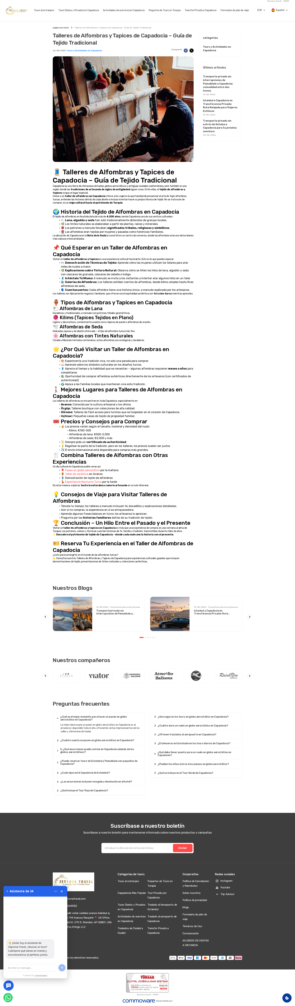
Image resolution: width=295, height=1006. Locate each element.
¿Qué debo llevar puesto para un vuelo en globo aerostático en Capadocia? (194, 754)
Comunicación (190, 933)
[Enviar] (62, 967)
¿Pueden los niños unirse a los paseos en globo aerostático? (193, 764)
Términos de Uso (192, 926)
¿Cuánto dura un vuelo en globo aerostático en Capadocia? (193, 725)
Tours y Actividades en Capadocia (84, 51)
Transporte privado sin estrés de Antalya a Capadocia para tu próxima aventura (220, 127)
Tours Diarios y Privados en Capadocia (78, 10)
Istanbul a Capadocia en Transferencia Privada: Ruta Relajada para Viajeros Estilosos (220, 107)
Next (249, 617)
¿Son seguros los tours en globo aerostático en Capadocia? (193, 716)
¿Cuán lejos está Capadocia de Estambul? (85, 772)
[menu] (55, 891)
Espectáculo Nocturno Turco (83, 481)
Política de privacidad (194, 900)
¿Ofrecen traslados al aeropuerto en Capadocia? (187, 734)
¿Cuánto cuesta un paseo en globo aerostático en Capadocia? (97, 740)
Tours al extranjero (44, 10)
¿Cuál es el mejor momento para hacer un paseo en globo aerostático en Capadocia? (93, 718)
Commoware (41, 975)
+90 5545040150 (67, 905)
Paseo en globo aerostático (82, 470)
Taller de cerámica (76, 474)
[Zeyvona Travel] (73, 881)
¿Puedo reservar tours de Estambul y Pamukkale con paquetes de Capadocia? (98, 762)
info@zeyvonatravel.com (71, 898)
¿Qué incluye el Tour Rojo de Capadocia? (84, 790)
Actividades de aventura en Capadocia (124, 10)
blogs (185, 907)
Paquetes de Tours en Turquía (165, 10)
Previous (45, 617)
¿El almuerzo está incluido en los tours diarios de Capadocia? (194, 743)
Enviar (182, 848)
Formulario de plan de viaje (235, 10)
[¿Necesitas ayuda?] (8, 985)
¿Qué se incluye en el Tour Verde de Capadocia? (185, 773)
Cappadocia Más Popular (132, 892)
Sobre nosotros (191, 892)
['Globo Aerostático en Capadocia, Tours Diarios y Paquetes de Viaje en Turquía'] (16, 10)
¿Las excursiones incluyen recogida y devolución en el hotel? (96, 781)
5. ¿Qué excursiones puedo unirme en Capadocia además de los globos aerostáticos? (97, 751)
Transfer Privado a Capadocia (200, 10)
